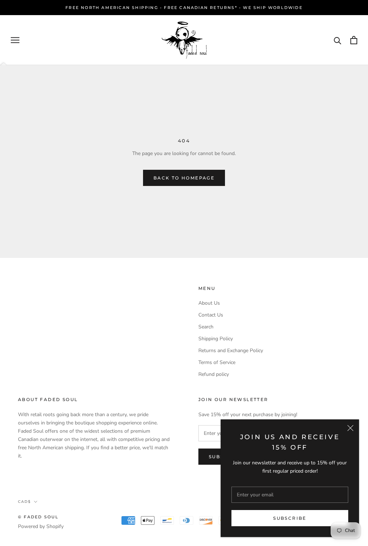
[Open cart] (353, 40)
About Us (209, 303)
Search (205, 326)
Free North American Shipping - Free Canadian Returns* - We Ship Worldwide (184, 7)
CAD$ (24, 501)
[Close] (350, 428)
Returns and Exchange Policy (230, 350)
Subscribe (290, 518)
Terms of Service (216, 362)
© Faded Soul (38, 516)
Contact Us (210, 314)
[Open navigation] (15, 40)
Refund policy (213, 374)
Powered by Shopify (41, 526)
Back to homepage (184, 178)
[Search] (337, 40)
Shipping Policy (215, 338)
